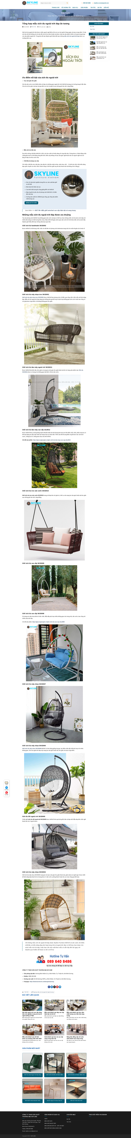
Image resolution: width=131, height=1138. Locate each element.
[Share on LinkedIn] (60, 987)
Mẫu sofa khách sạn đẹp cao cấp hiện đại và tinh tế (101, 47)
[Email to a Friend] (54, 987)
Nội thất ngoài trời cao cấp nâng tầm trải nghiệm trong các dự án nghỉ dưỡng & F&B (101, 42)
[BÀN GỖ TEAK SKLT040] (76, 1089)
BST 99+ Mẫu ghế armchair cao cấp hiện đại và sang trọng (55, 210)
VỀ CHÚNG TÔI (66, 7)
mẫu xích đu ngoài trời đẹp (71, 36)
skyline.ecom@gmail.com (101, 3)
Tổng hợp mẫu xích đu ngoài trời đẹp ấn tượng (43, 992)
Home (49, 16)
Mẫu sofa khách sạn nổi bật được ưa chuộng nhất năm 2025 (102, 57)
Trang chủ (55, 7)
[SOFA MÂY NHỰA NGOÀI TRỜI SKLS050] (32, 1089)
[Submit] (67, 3)
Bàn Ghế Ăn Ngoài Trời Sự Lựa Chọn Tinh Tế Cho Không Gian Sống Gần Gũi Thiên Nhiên (102, 37)
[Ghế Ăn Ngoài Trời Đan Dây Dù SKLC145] (54, 1089)
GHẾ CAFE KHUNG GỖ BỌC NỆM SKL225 (54, 1075)
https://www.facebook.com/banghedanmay (42, 981)
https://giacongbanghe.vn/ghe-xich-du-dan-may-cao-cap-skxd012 (52, 440)
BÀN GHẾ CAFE (48, 1121)
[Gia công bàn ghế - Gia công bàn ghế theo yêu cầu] (30, 3)
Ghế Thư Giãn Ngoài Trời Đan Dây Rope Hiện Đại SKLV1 (32, 1075)
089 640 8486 (87, 3)
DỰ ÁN (100, 7)
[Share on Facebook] (49, 987)
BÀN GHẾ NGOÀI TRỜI (50, 1123)
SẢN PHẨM (84, 7)
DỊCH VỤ (75, 7)
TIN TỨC (93, 7)
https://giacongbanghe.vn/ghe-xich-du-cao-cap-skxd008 (48, 622)
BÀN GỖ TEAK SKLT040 (76, 1100)
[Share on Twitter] (51, 987)
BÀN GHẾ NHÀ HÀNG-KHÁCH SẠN (53, 1128)
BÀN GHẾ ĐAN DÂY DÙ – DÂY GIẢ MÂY (54, 1125)
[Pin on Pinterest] (57, 987)
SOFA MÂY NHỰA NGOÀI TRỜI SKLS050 (32, 1100)
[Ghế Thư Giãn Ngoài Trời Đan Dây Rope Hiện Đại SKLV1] (32, 1063)
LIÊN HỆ (106, 7)
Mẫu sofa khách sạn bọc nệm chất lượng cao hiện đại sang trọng (101, 52)
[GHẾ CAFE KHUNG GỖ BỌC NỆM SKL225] (54, 1063)
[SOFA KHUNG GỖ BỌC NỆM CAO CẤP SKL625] (76, 1063)
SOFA (46, 1118)
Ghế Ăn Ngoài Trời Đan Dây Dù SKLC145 (54, 1100)
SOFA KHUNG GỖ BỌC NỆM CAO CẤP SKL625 (76, 1075)
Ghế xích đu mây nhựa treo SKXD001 (33, 297)
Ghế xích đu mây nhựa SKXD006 (31, 748)
